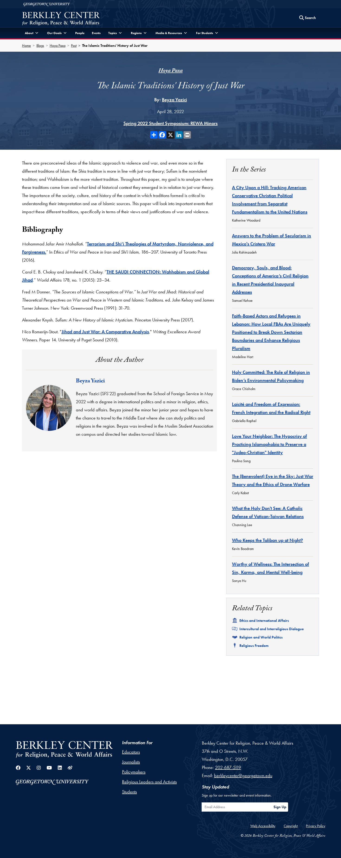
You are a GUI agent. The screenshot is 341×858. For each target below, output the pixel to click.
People (79, 33)
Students (129, 792)
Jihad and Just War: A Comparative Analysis (105, 332)
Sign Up (279, 806)
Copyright (291, 825)
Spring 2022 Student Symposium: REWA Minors (170, 123)
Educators (131, 752)
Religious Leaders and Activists (149, 782)
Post (74, 45)
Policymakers (133, 772)
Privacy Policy (315, 825)
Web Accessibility (262, 825)
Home (26, 45)
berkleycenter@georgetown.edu (243, 775)
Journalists (131, 762)
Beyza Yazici (174, 100)
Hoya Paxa (57, 45)
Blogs (40, 45)
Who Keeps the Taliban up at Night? (267, 540)
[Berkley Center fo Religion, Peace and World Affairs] (61, 19)
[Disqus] (119, 520)
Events (96, 33)
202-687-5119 (228, 767)
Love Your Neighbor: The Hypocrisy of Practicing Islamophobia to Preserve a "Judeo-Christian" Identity (269, 444)
